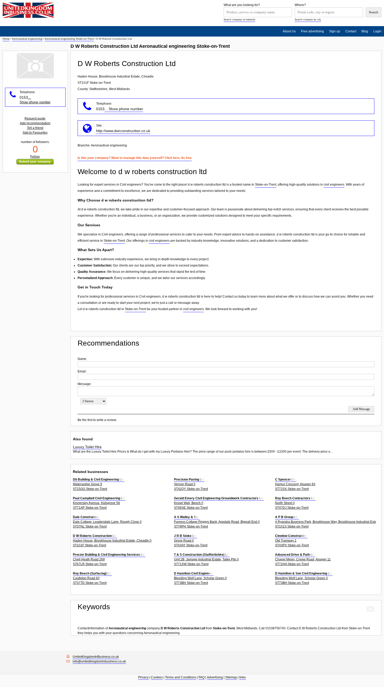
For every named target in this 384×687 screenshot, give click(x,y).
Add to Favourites (35, 132)
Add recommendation (35, 123)
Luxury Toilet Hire (87, 447)
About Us (289, 31)
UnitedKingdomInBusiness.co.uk (96, 657)
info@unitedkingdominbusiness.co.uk (99, 661)
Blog (365, 31)
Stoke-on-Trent (265, 184)
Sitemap (231, 677)
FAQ (202, 677)
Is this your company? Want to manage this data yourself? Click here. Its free (135, 158)
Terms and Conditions (180, 677)
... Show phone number (123, 109)
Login (377, 31)
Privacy (143, 677)
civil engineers (334, 184)
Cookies (157, 677)
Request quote (35, 118)
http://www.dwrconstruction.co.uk (123, 131)
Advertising (215, 677)
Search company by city (308, 19)
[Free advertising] (28, 10)
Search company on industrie (239, 19)
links (242, 677)
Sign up (334, 31)
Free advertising (312, 31)
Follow (35, 156)
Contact (350, 31)
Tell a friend (35, 128)
